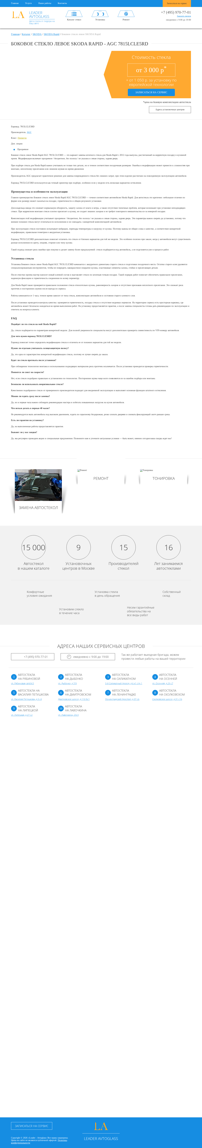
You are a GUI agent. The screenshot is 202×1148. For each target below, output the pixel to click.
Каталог (26, 34)
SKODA (37, 34)
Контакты (62, 3)
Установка (100, 19)
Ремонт (126, 19)
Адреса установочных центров (169, 109)
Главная (14, 3)
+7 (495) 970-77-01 (176, 12)
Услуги (28, 3)
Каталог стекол (74, 19)
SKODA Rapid (51, 34)
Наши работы (44, 3)
